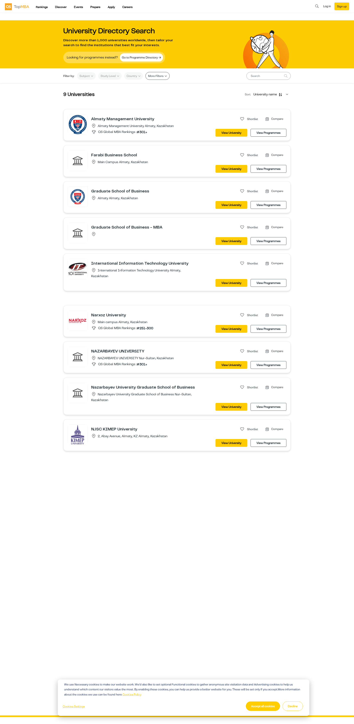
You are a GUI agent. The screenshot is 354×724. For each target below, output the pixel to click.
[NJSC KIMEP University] (78, 434)
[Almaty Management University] (78, 124)
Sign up (342, 6)
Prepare (95, 7)
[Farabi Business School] (78, 160)
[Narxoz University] (78, 320)
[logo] (17, 7)
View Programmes (268, 133)
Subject (84, 76)
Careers (127, 7)
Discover (61, 7)
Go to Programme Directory (140, 57)
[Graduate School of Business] (78, 196)
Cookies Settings (74, 706)
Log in (327, 6)
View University (231, 133)
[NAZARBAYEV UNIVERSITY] (78, 357)
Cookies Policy (132, 694)
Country (132, 76)
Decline (293, 706)
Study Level (108, 76)
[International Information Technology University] (78, 269)
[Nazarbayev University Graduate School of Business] (78, 393)
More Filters (156, 76)
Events (78, 7)
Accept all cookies (263, 706)
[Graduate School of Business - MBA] (78, 233)
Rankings (42, 7)
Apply (111, 7)
